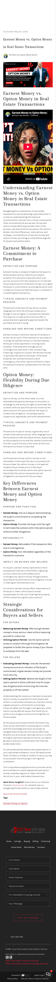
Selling (35, 841)
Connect (41, 847)
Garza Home (18, 785)
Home (43, 20)
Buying (27, 841)
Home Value (16, 847)
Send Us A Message (28, 917)
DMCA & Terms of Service (31, 979)
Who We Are (29, 847)
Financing (45, 841)
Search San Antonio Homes (15, 794)
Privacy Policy (12, 979)
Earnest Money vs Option (15, 803)
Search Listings (31, 25)
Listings (17, 841)
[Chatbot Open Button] (48, 974)
